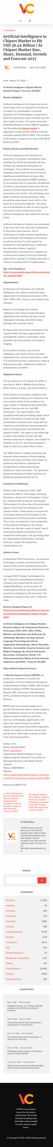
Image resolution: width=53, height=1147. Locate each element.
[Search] (42, 880)
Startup (10, 974)
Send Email (16, 750)
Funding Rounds (14, 932)
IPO (8, 947)
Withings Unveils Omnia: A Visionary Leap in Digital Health (24, 1052)
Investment (11, 942)
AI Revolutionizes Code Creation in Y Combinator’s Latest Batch (24, 1023)
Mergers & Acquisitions (17, 958)
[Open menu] (20, 20)
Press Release (9, 30)
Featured (10, 921)
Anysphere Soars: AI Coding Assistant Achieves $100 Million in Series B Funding (25, 1008)
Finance (10, 926)
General (10, 937)
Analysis (10, 905)
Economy (10, 911)
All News (10, 900)
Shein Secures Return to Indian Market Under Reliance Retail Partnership (25, 1067)
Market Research (14, 953)
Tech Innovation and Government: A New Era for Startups (24, 1038)
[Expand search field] (29, 21)
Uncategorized (13, 979)
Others (9, 963)
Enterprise (11, 916)
